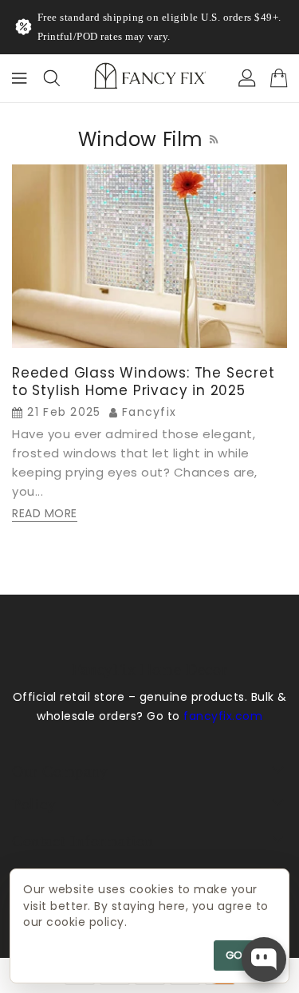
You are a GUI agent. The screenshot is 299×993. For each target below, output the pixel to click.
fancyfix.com (222, 716)
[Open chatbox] (264, 959)
